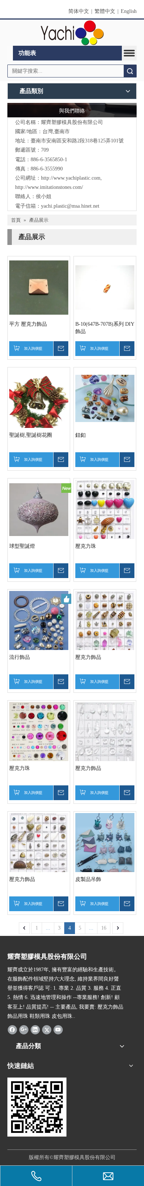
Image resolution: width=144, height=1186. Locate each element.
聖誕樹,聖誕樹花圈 (30, 435)
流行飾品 (19, 657)
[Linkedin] (35, 1029)
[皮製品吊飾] (104, 844)
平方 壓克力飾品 (28, 324)
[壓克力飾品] (104, 632)
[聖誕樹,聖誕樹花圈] (38, 408)
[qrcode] (36, 1107)
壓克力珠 (85, 546)
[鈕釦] (104, 398)
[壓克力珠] (104, 519)
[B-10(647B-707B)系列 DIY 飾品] (104, 287)
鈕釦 (80, 435)
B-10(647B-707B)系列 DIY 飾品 (104, 327)
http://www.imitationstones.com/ (49, 187)
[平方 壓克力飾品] (38, 287)
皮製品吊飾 (88, 879)
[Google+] (23, 1029)
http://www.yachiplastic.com (70, 178)
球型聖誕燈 (22, 546)
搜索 (130, 71)
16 (103, 928)
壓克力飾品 (88, 657)
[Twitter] (46, 1029)
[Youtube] (58, 1029)
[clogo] (72, 33)
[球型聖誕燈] (38, 509)
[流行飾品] (38, 626)
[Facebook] (12, 1029)
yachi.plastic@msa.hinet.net (70, 206)
